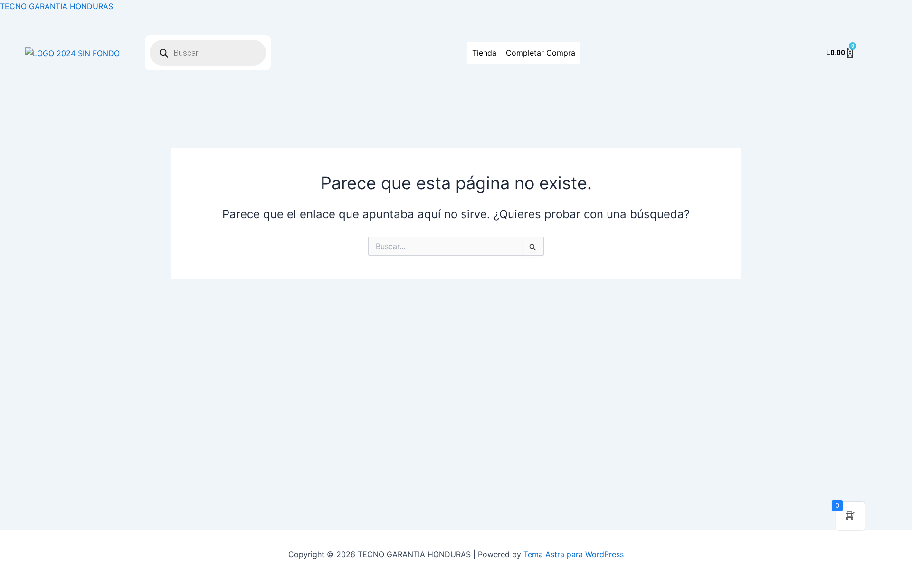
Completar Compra (540, 53)
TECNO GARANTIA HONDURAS (56, 6)
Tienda (484, 53)
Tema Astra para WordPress (573, 554)
